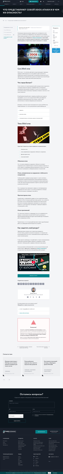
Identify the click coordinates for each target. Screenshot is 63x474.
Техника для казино (30, 4)
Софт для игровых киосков (53, 446)
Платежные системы (52, 449)
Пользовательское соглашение (40, 472)
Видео (19, 463)
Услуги (14, 4)
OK (49, 472)
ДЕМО (50, 1)
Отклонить (55, 472)
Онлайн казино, (33, 27)
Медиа (40, 4)
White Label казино (21, 443)
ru (58, 1)
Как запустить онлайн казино (38, 442)
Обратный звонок (41, 431)
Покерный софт (51, 443)
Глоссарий (19, 460)
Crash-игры (20, 449)
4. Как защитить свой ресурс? (8, 38)
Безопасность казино (37, 447)
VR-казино (20, 447)
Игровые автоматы (6, 456)
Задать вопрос (17, 420)
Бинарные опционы (52, 450)
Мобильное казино (21, 446)
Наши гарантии (5, 445)
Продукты (6, 4)
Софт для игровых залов (53, 445)
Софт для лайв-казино (52, 447)
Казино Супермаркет (37, 37)
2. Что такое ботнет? (8, 32)
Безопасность (39, 27)
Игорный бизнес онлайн (22, 445)
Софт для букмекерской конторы (54, 442)
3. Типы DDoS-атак (7, 34)
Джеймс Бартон (24, 28)
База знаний (20, 462)
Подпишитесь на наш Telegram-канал (56, 51)
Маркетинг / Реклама (47, 371)
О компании (48, 4)
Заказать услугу (33, 275)
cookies (13, 473)
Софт (21, 4)
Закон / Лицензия (32, 369)
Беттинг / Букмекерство (28, 371)
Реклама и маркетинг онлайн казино (38, 444)
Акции (4, 442)
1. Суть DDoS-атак (7, 30)
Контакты (57, 4)
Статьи (6, 20)
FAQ (19, 459)
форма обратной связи (24, 313)
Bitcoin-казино (20, 442)
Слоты (4, 459)
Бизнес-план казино (36, 448)
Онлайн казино (7, 371)
